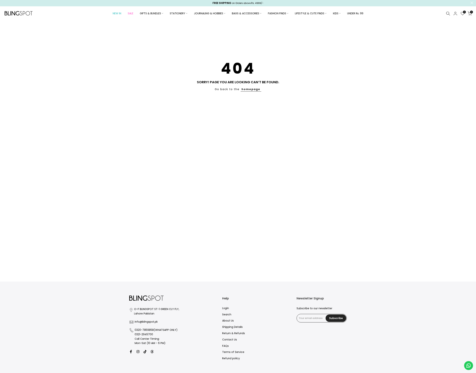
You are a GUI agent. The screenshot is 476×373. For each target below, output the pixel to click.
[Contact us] (468, 365)
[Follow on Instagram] (138, 351)
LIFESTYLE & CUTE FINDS (309, 13)
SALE (130, 13)
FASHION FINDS (277, 13)
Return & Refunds (233, 333)
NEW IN (117, 13)
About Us (228, 321)
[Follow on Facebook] (131, 351)
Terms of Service (233, 352)
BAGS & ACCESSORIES (245, 13)
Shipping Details (232, 327)
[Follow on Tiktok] (145, 351)
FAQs (225, 346)
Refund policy (231, 358)
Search (226, 314)
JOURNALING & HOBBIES (208, 13)
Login (225, 308)
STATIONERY (177, 13)
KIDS (335, 13)
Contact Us (229, 339)
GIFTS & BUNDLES (150, 13)
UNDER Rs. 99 (355, 13)
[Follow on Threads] (152, 351)
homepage (251, 89)
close (4, 2)
